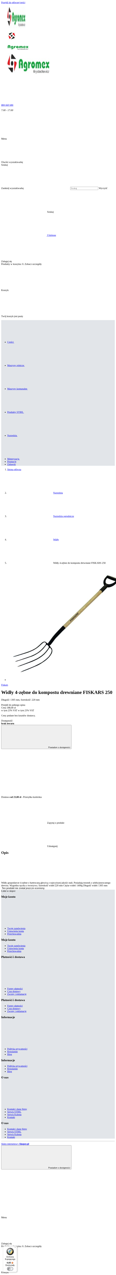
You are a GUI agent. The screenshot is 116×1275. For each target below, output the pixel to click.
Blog (9, 1054)
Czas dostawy (14, 991)
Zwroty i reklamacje (16, 994)
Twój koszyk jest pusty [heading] (12, 316)
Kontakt (11, 1117)
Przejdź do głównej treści (13, 2)
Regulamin (12, 1051)
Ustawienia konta (15, 931)
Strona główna (14, 469)
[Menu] (15, 1248)
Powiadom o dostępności (59, 747)
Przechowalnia (14, 934)
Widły (56, 539)
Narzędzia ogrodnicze (63, 516)
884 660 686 (7, 105)
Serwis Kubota (14, 1114)
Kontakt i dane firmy (17, 1109)
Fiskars (4, 685)
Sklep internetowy (15, 1144)
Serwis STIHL (14, 1112)
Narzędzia (58, 493)
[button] (73, 212)
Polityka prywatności (17, 1049)
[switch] (10, 1269)
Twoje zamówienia (16, 928)
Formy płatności (15, 988)
